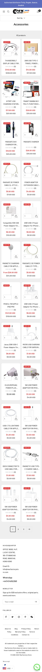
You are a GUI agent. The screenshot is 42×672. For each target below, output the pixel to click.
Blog (16, 629)
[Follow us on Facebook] (6, 616)
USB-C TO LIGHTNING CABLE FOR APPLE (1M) (11, 427)
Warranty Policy (20, 632)
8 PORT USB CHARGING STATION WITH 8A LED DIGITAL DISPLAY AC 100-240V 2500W (11, 102)
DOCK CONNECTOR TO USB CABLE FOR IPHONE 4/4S (11, 467)
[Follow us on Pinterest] (25, 616)
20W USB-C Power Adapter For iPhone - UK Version (31, 305)
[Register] (36, 602)
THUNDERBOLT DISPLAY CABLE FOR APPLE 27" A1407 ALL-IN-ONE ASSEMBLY (10, 62)
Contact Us (25, 635)
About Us (8, 629)
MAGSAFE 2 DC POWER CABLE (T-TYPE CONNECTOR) (31, 265)
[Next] (29, 529)
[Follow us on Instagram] (18, 616)
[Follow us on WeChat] (31, 616)
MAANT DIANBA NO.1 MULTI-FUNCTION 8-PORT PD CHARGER (31, 102)
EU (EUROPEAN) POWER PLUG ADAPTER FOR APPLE (11, 386)
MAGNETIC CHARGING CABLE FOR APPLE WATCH (11, 265)
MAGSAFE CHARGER (31, 142)
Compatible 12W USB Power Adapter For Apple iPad (11, 224)
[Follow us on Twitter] (12, 616)
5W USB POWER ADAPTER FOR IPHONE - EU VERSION (31, 427)
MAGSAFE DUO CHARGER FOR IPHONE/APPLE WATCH (11, 143)
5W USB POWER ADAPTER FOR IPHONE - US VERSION (31, 386)
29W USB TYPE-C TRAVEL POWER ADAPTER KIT (31, 62)
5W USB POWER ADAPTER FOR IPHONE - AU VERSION (31, 508)
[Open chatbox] (37, 667)
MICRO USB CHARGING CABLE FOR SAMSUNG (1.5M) (31, 346)
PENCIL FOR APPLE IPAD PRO (11, 305)
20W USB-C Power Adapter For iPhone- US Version (31, 224)
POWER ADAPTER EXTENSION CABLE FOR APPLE (31, 184)
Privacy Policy (26, 629)
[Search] (8, 12)
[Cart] (38, 11)
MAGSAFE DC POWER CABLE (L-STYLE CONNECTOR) (11, 184)
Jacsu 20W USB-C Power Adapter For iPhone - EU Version (10, 346)
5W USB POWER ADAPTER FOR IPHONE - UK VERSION (10, 508)
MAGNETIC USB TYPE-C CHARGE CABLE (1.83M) (31, 467)
